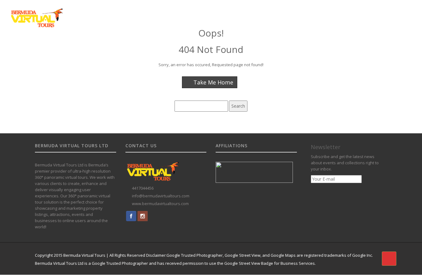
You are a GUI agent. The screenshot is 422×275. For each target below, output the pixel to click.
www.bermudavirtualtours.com (160, 203)
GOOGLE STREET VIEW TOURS (179, 13)
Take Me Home (212, 82)
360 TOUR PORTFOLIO (283, 13)
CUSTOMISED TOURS (234, 13)
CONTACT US (383, 13)
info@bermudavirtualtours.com (160, 196)
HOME (138, 13)
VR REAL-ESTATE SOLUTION (337, 13)
